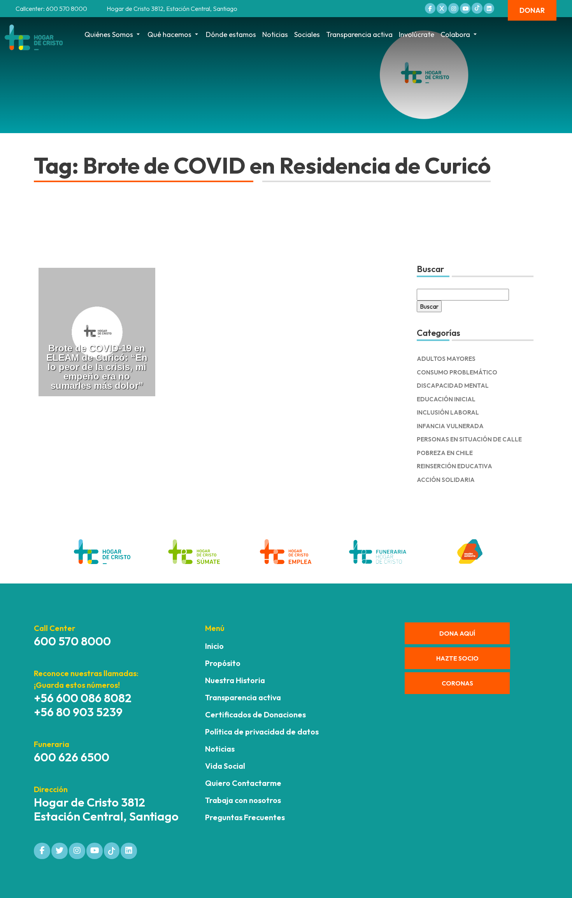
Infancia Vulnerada (450, 426)
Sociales (307, 34)
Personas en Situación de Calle (469, 439)
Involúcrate (416, 34)
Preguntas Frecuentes (245, 817)
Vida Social (225, 766)
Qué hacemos (169, 34)
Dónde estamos (231, 34)
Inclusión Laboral (448, 412)
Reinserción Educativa (454, 466)
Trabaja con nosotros (243, 800)
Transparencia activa (359, 34)
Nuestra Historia (235, 680)
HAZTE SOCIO (457, 658)
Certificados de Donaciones (255, 714)
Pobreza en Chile (445, 453)
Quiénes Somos (108, 34)
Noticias (275, 34)
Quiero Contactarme (243, 783)
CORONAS (457, 683)
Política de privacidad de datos (262, 731)
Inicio (214, 646)
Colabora (455, 34)
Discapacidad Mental (453, 385)
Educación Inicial (446, 399)
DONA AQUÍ (457, 633)
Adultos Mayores (446, 358)
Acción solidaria (446, 479)
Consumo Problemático (457, 372)
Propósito (222, 663)
